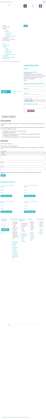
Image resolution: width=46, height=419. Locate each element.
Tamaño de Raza (28, 98)
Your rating (3, 151)
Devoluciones (25, 224)
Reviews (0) (12, 116)
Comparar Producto (4, 92)
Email (2, 166)
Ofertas (32, 226)
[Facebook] (40, 6)
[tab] (5, 116)
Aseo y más (8, 34)
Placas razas (9, 61)
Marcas (32, 221)
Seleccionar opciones (6, 195)
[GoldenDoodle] (11, 75)
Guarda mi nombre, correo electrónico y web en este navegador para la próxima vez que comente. (21, 173)
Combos (7, 31)
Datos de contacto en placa (31, 103)
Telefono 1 (26, 88)
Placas (6, 30)
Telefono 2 (26, 93)
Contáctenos (6, 37)
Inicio (4, 25)
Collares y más (8, 33)
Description (5, 116)
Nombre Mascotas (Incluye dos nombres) (34, 83)
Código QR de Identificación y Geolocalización (31, 73)
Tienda (4, 28)
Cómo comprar (6, 40)
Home (2, 61)
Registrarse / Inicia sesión (9, 39)
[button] (11, 42)
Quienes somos (6, 27)
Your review (4, 155)
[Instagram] (25, 6)
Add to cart (30, 110)
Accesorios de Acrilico (10, 36)
